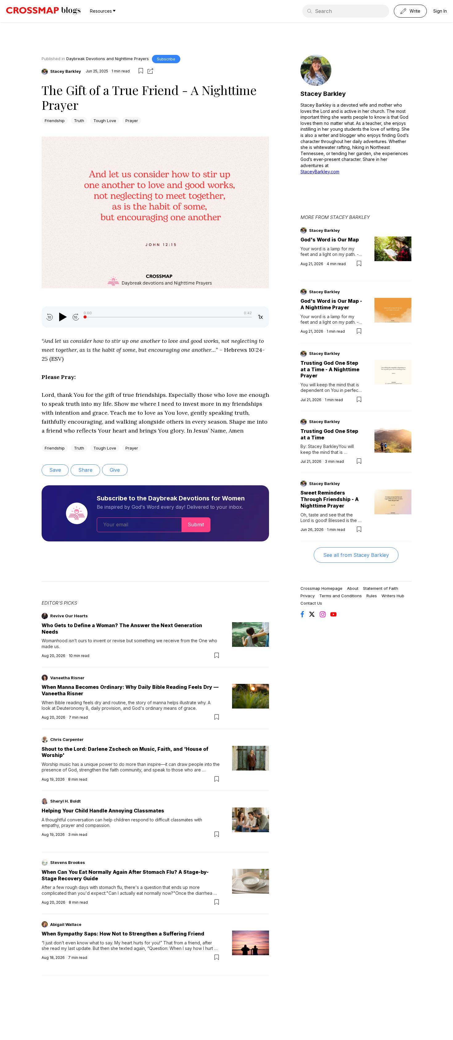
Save (55, 470)
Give (115, 470)
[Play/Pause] (62, 317)
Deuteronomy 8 (72, 708)
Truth (79, 120)
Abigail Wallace (65, 924)
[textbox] (155, 286)
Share (85, 470)
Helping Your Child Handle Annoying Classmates (103, 811)
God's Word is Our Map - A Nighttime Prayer (331, 304)
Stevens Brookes (67, 862)
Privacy (307, 595)
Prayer (131, 120)
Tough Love (104, 120)
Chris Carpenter (67, 739)
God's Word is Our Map (329, 239)
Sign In (440, 11)
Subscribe (166, 59)
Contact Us (311, 603)
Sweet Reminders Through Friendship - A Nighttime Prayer (329, 499)
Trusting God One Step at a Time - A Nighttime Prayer (329, 369)
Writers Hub (393, 595)
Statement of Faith (380, 588)
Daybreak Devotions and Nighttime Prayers (107, 58)
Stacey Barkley (65, 71)
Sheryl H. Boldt (65, 801)
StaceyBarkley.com (319, 171)
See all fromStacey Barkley (356, 555)
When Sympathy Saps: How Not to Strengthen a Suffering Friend (123, 934)
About (352, 588)
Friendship (55, 120)
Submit (196, 524)
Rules (371, 595)
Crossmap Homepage (321, 588)
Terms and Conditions (340, 595)
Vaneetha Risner (67, 677)
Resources (101, 11)
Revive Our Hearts (69, 615)
